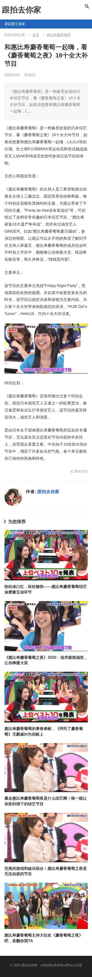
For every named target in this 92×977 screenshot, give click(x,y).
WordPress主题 (71, 965)
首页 (35, 35)
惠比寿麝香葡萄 (59, 35)
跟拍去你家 (21, 9)
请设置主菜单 (6, 24)
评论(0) (30, 75)
